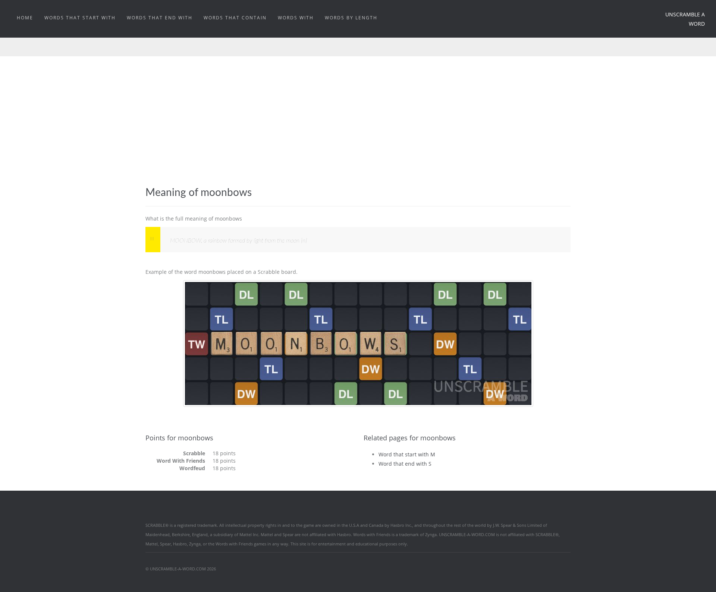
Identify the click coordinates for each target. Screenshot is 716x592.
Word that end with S (405, 463)
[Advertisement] (358, 112)
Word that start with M (407, 454)
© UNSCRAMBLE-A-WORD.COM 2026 (180, 569)
